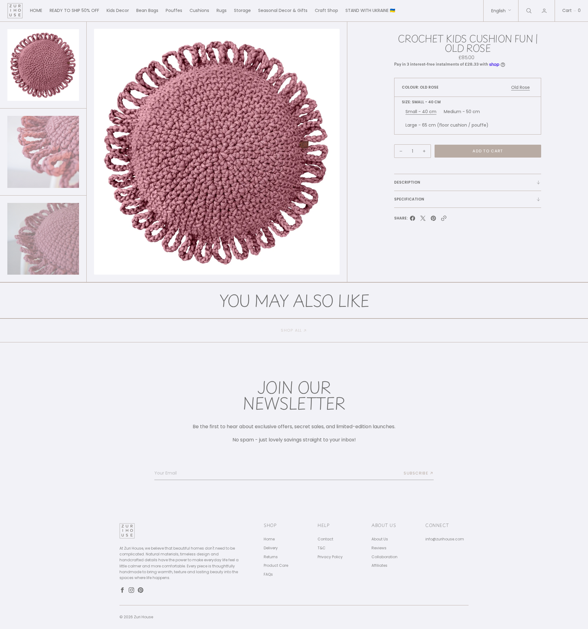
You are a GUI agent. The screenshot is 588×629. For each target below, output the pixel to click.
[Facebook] (122, 590)
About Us (379, 539)
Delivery (271, 548)
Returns (271, 557)
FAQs (268, 574)
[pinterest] (433, 220)
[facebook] (412, 220)
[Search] (528, 10)
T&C (322, 548)
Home (269, 539)
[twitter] (423, 220)
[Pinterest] (140, 590)
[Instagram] (131, 590)
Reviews (378, 548)
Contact (325, 539)
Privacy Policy (330, 557)
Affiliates (379, 565)
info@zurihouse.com (444, 539)
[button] (545, 10)
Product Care (276, 565)
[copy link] (444, 220)
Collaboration (384, 557)
